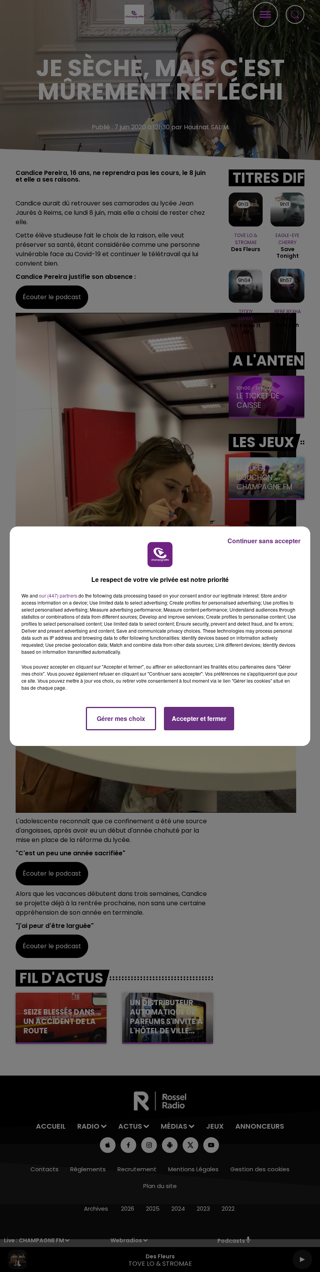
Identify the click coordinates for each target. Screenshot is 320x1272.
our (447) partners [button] (58, 595)
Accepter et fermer (199, 718)
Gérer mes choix (121, 718)
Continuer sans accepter (264, 540)
